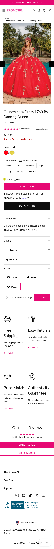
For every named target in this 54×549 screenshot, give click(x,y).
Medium (30, 165)
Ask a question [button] (27, 452)
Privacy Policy (35, 543)
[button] (4, 10)
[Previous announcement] (13, 2)
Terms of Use (19, 543)
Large (40, 165)
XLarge (9, 171)
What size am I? (31, 160)
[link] (39, 10)
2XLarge (20, 171)
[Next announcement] (41, 2)
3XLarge (32, 171)
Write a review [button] (27, 445)
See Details (9, 353)
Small (18, 165)
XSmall (9, 165)
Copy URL (42, 297)
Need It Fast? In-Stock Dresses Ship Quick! (33, 2)
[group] (27, 63)
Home (6, 18)
